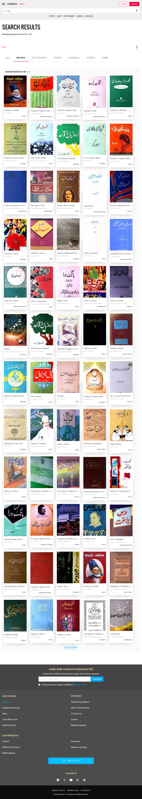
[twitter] (64, 780)
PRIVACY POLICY (58, 790)
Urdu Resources (9, 719)
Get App (134, 4)
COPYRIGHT (85, 790)
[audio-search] (137, 10)
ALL (8, 57)
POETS (58, 57)
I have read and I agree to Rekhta (64, 684)
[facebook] (58, 780)
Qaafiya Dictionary (11, 708)
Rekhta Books (8, 753)
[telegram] (84, 780)
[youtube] (71, 780)
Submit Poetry (9, 725)
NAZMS (91, 57)
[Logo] (12, 4)
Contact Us (76, 713)
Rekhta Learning (79, 747)
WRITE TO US (73, 761)
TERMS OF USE (72, 790)
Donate (124, 4)
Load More (71, 647)
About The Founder (80, 708)
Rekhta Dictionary (11, 747)
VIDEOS (79, 16)
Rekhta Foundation (80, 702)
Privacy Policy (80, 684)
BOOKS (21, 57)
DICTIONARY (39, 57)
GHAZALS (74, 57)
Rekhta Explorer (78, 725)
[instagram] (77, 780)
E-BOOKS (89, 16)
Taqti (4, 713)
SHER (105, 57)
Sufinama (75, 741)
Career (74, 719)
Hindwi (5, 741)
